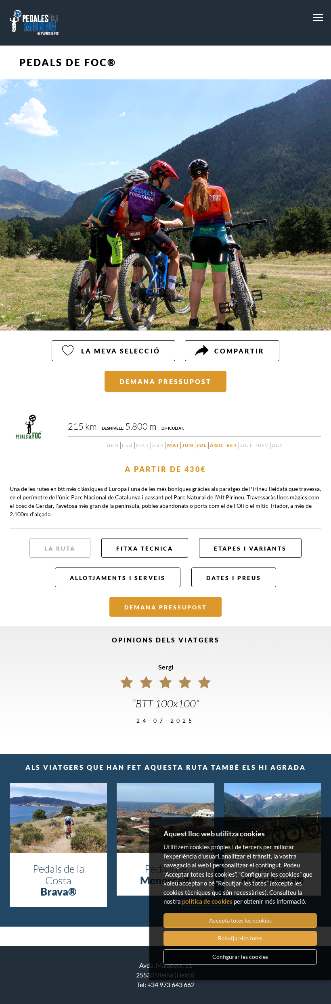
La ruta (59, 548)
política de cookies (207, 901)
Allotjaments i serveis (117, 577)
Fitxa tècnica (144, 548)
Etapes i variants (250, 548)
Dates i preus (233, 577)
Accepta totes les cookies (240, 920)
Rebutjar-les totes (240, 938)
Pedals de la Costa (58, 880)
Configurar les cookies (240, 956)
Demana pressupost (165, 381)
